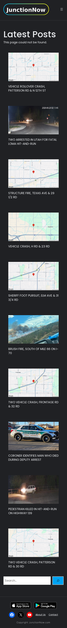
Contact (53, 614)
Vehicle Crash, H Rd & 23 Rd (29, 246)
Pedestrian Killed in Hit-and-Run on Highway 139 (32, 511)
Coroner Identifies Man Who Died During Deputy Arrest (33, 458)
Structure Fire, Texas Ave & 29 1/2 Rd (31, 195)
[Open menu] (62, 9)
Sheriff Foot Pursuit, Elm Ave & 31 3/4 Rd (33, 297)
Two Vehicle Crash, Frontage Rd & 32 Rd (33, 404)
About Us (40, 614)
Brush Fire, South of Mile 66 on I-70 (33, 351)
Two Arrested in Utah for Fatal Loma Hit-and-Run (32, 142)
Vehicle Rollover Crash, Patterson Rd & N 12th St (27, 88)
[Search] (58, 580)
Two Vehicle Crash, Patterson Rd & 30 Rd (31, 564)
